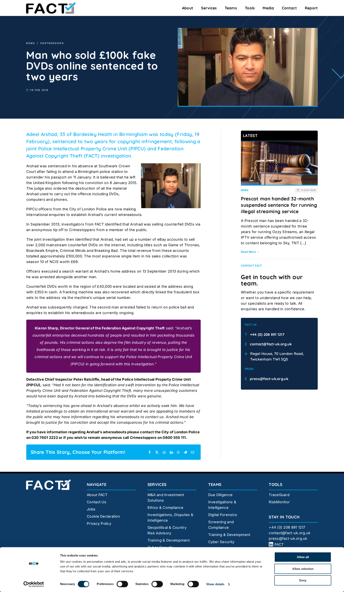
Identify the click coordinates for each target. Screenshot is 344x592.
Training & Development (169, 540)
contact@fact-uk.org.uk (271, 344)
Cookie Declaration (103, 516)
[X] (156, 452)
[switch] (122, 584)
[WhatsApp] (178, 452)
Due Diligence (220, 495)
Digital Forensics (222, 515)
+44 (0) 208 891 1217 (267, 334)
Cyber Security (221, 542)
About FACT (97, 495)
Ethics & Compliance (165, 507)
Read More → (250, 251)
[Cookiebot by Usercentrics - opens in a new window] (33, 584)
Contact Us (96, 502)
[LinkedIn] (171, 452)
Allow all (303, 557)
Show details (215, 584)
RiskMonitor (279, 502)
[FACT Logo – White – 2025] (48, 481)
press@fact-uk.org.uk (269, 378)
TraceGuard (279, 495)
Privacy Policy (99, 523)
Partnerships (52, 43)
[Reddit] (164, 452)
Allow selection (303, 568)
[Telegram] (185, 452)
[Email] (192, 452)
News (30, 43)
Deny (302, 580)
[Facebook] (149, 452)
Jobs (91, 509)
